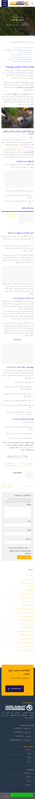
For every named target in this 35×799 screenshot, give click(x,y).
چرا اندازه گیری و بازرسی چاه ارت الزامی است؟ (17, 50)
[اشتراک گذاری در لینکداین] (8, 456)
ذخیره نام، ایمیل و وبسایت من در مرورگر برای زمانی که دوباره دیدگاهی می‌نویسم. (19, 550)
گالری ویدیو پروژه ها (27, 583)
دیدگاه (28, 505)
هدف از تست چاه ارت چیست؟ (22, 47)
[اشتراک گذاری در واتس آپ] (26, 456)
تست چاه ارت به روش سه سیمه (21, 55)
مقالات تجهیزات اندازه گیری (24, 609)
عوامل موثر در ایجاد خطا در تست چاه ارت (19, 59)
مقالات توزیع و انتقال (27, 616)
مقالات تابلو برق (28, 601)
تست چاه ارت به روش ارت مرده (22, 57)
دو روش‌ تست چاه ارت (25, 52)
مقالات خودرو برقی (27, 624)
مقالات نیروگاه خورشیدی (25, 650)
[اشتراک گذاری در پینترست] (12, 456)
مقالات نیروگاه (29, 646)
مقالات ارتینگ (15, 17)
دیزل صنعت (30, 579)
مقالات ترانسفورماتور (27, 613)
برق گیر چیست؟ (28, 486)
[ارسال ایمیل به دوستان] (15, 456)
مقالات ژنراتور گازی (27, 628)
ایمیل (29, 530)
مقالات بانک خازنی (28, 598)
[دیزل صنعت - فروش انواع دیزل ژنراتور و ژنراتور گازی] (19, 3)
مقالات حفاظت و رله (27, 620)
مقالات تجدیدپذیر (28, 605)
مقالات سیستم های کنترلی (25, 631)
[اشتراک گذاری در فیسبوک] (22, 456)
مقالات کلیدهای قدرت (26, 639)
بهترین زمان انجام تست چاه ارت (22, 62)
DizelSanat (9, 25)
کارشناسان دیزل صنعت (26, 448)
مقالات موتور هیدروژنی (26, 642)
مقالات (21, 17)
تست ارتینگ (25, 465)
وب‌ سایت (28, 539)
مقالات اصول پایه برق (27, 594)
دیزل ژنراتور (30, 575)
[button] (21, 795)
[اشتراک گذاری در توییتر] (19, 456)
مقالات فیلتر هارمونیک (26, 635)
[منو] (32, 3)
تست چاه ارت (17, 465)
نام (29, 521)
